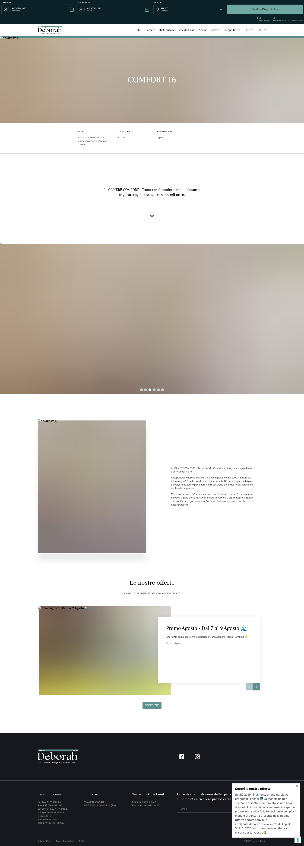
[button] (39, 9)
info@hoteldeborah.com (51, 812)
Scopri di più (173, 643)
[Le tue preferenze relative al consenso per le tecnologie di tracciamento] (297, 840)
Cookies (82, 841)
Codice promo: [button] (263, 21)
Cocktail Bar (186, 30)
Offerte (249, 30)
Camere (150, 30)
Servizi (215, 30)
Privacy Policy (45, 841)
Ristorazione (167, 30)
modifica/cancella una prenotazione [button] (288, 21)
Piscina (202, 30)
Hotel (137, 30)
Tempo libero (232, 30)
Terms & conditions (65, 841)
